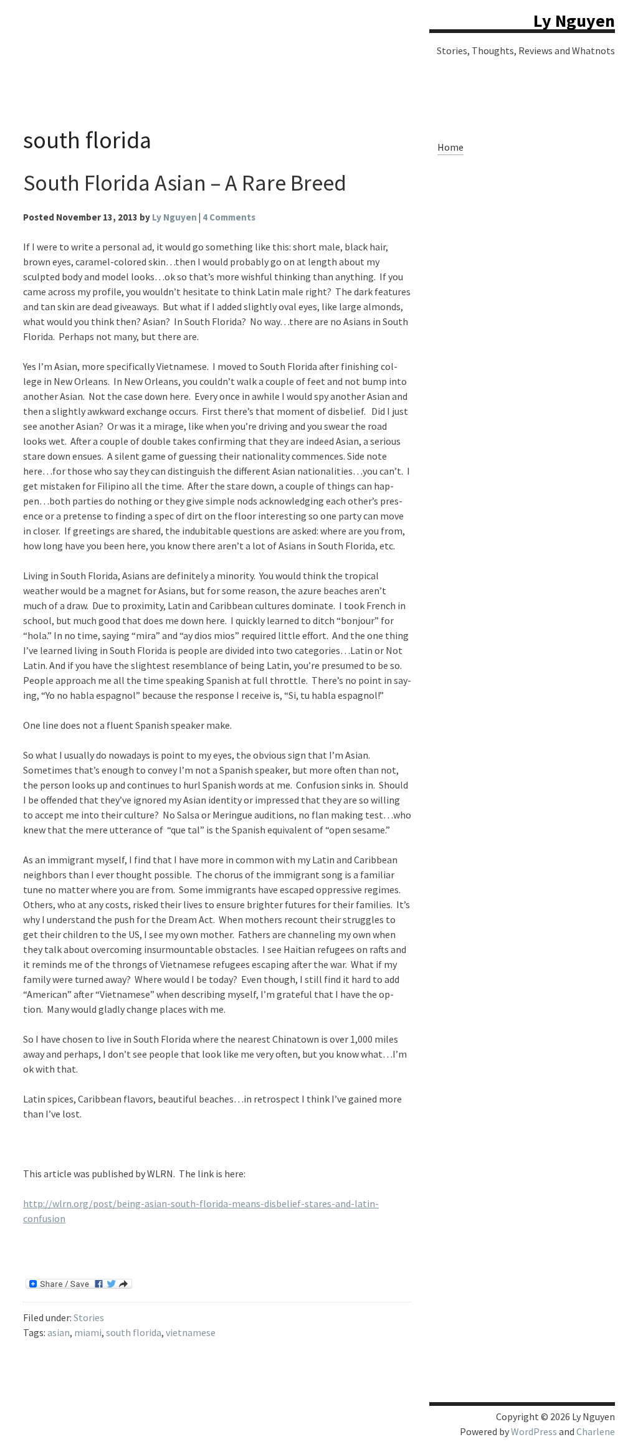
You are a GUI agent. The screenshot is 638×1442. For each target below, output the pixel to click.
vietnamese (191, 1332)
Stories (89, 1317)
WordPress (534, 1431)
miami (88, 1332)
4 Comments (228, 217)
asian (58, 1332)
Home (450, 147)
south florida (133, 1332)
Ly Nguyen (574, 20)
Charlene (595, 1431)
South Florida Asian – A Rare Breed (184, 183)
